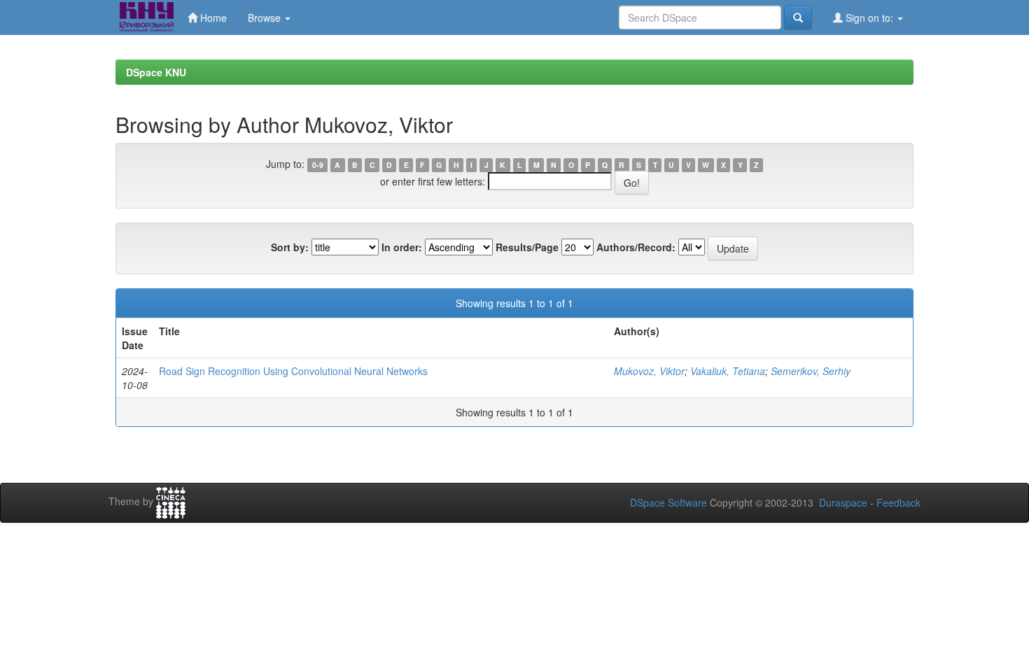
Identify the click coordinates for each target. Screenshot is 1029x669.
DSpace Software (668, 502)
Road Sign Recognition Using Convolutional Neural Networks (293, 371)
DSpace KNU (156, 72)
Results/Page (527, 247)
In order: (402, 247)
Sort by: (290, 247)
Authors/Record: (636, 247)
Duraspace (843, 502)
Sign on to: (869, 17)
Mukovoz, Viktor (649, 371)
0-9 (317, 165)
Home (212, 17)
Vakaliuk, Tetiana (727, 371)
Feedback (898, 502)
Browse (266, 17)
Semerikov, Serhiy (810, 371)
